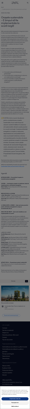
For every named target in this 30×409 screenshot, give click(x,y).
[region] (15, 397)
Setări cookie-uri (15, 406)
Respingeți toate (14, 402)
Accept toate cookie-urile (15, 398)
